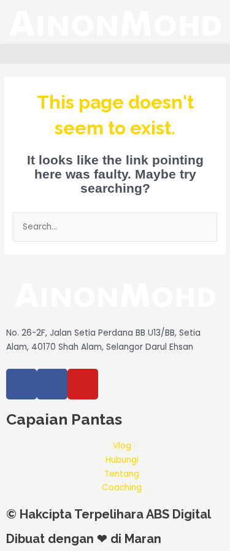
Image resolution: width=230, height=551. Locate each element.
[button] (115, 54)
